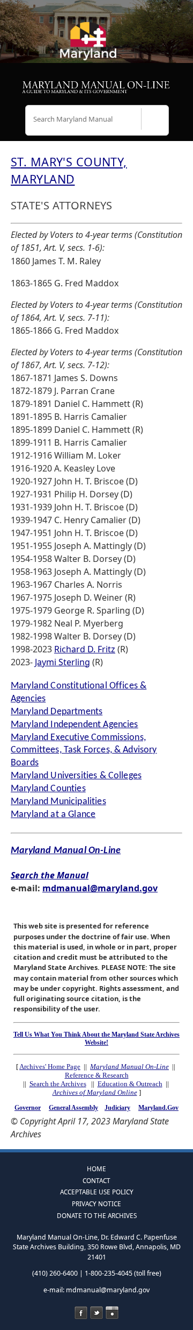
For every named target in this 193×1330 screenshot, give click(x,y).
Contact (96, 1180)
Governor (27, 1107)
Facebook (81, 1312)
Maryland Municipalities (58, 802)
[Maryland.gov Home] (96, 46)
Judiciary (117, 1107)
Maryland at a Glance (53, 815)
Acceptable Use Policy (96, 1191)
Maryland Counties (48, 789)
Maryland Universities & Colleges (76, 776)
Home (96, 1168)
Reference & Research (97, 1075)
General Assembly (73, 1107)
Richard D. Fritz (84, 649)
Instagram (112, 1312)
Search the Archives (57, 1084)
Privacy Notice (96, 1203)
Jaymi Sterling (62, 662)
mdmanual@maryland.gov (100, 888)
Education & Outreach (130, 1084)
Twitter (96, 1312)
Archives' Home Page (49, 1066)
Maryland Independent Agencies (74, 725)
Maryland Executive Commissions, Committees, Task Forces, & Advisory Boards (84, 751)
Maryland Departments (56, 712)
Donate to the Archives (97, 1215)
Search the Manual (49, 875)
